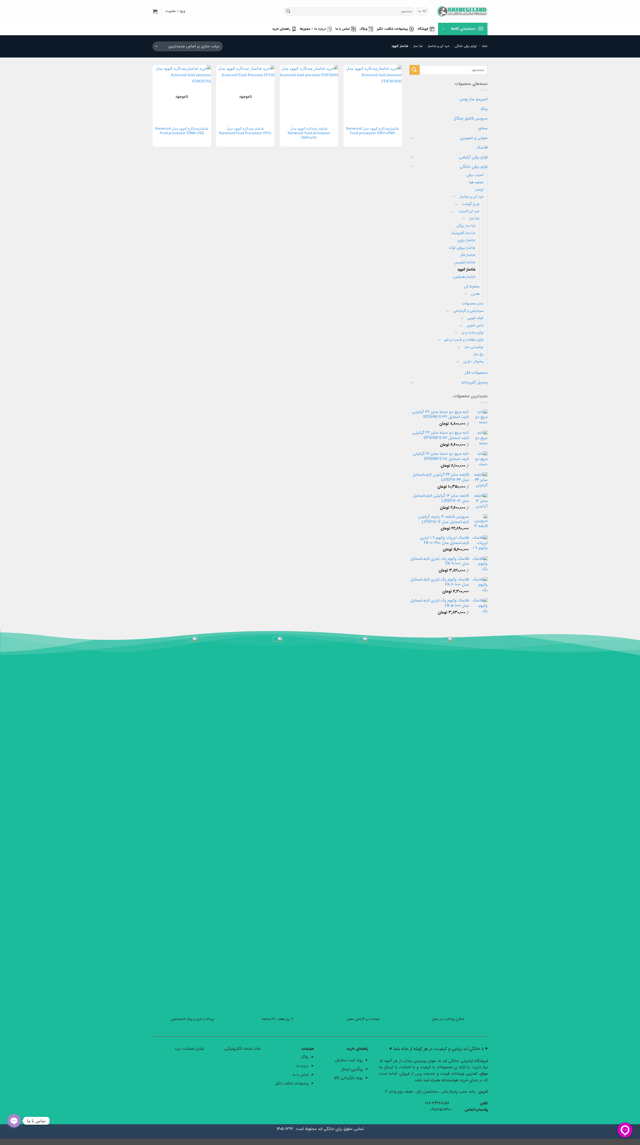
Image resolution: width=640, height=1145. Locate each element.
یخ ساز (479, 354)
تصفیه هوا (476, 182)
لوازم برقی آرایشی (473, 157)
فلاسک (482, 147)
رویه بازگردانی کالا (348, 1078)
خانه (485, 46)
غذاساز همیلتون (464, 277)
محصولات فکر (476, 373)
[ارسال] (288, 11)
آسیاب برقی (475, 175)
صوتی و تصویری (474, 138)
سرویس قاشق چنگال (471, 118)
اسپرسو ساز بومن (474, 99)
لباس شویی (475, 325)
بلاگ (304, 1057)
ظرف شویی (475, 318)
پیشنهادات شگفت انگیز (392, 29)
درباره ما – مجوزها (313, 29)
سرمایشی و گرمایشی (468, 311)
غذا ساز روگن (466, 226)
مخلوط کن (472, 287)
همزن (475, 294)
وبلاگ (363, 29)
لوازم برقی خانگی (465, 46)
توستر (479, 189)
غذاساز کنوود (466, 269)
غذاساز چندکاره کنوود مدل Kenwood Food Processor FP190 (245, 131)
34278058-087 (437, 1103)
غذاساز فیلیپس (465, 262)
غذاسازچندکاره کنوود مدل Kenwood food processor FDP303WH (372, 131)
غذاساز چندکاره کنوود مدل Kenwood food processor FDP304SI (309, 134)
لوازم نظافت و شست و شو (464, 340)
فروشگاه (423, 29)
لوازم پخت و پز (473, 333)
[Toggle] (413, 138)
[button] (155, 11)
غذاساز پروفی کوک (462, 248)
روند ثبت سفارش (349, 1060)
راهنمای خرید (281, 29)
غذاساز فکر (468, 255)
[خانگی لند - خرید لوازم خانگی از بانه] (463, 11)
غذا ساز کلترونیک (463, 233)
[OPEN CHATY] (14, 1121)
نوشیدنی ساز (474, 347)
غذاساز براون (466, 240)
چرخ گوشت (471, 204)
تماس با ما (343, 29)
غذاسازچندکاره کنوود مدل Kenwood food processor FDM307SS (182, 131)
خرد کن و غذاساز (439, 46)
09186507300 (441, 1109)
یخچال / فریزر (473, 361)
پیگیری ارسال (352, 1069)
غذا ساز (418, 46)
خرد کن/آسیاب (469, 211)
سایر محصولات (473, 303)
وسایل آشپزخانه (474, 382)
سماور (483, 128)
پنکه (484, 109)
